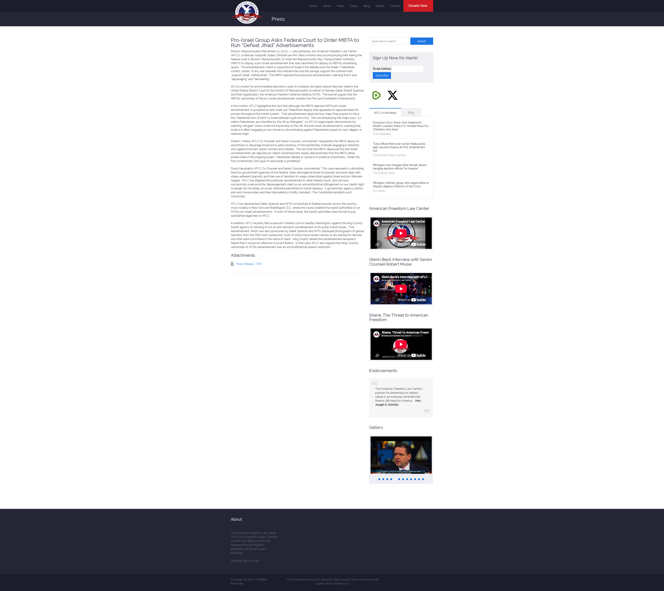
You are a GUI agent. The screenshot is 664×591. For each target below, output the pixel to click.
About (327, 6)
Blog (366, 6)
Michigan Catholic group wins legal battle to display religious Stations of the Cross (401, 184)
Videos (379, 6)
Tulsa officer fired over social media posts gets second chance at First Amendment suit (399, 147)
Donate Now (418, 5)
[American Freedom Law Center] (247, 13)
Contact (395, 6)
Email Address (382, 68)
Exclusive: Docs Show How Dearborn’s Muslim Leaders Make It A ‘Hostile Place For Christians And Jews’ (400, 126)
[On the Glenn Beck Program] (401, 455)
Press (340, 6)
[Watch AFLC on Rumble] (376, 95)
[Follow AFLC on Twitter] (392, 95)
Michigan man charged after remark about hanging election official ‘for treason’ (399, 166)
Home (313, 6)
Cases (354, 6)
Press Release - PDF (249, 264)
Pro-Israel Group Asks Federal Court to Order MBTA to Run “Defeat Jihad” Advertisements (295, 42)
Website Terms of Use (245, 560)
